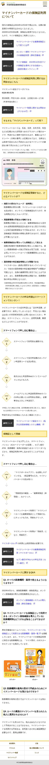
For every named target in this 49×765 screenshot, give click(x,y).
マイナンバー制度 (12, 752)
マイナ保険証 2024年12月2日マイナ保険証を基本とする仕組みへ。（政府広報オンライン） (31, 65)
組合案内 (12, 743)
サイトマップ (12, 757)
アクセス (12, 748)
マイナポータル (8, 543)
